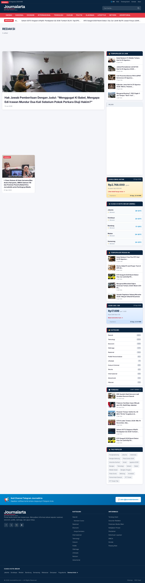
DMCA (111, 538)
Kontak (134, 1)
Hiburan (124, 382)
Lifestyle (102, 15)
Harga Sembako (79, 531)
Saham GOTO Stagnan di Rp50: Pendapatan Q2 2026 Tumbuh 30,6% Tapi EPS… (37, 21)
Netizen (112, 15)
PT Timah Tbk (113, 481)
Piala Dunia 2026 (128, 458)
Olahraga (90, 15)
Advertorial (125, 15)
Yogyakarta (62, 572)
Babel (136, 466)
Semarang (36, 572)
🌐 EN (113, 1)
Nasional (19, 15)
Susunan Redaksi (115, 521)
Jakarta (124, 455)
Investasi (131, 473)
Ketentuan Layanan (115, 535)
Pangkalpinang (114, 455)
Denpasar (53, 572)
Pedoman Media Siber (116, 524)
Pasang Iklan (113, 546)
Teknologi (58, 15)
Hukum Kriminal (124, 365)
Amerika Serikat (114, 462)
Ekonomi (30, 15)
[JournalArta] (14, 7)
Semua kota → (73, 572)
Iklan (139, 1)
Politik (79, 15)
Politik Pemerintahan (124, 356)
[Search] (138, 8)
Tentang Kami (125, 1)
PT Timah (128, 477)
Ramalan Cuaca (79, 521)
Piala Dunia (113, 473)
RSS (117, 1)
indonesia (133, 455)
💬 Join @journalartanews (128, 499)
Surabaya (14, 572)
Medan (21, 572)
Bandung (28, 572)
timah (125, 462)
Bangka (111, 466)
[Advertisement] (72, 42)
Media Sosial (113, 470)
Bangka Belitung (114, 458)
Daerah (9, 15)
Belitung (122, 473)
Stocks (124, 369)
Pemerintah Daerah (115, 477)
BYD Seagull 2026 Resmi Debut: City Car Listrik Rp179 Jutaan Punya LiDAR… (99, 21)
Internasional (44, 15)
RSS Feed (137, 580)
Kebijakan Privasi (114, 528)
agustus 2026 (134, 462)
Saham (129, 466)
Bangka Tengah (126, 470)
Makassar (45, 572)
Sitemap (130, 580)
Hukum (70, 15)
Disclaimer (112, 531)
